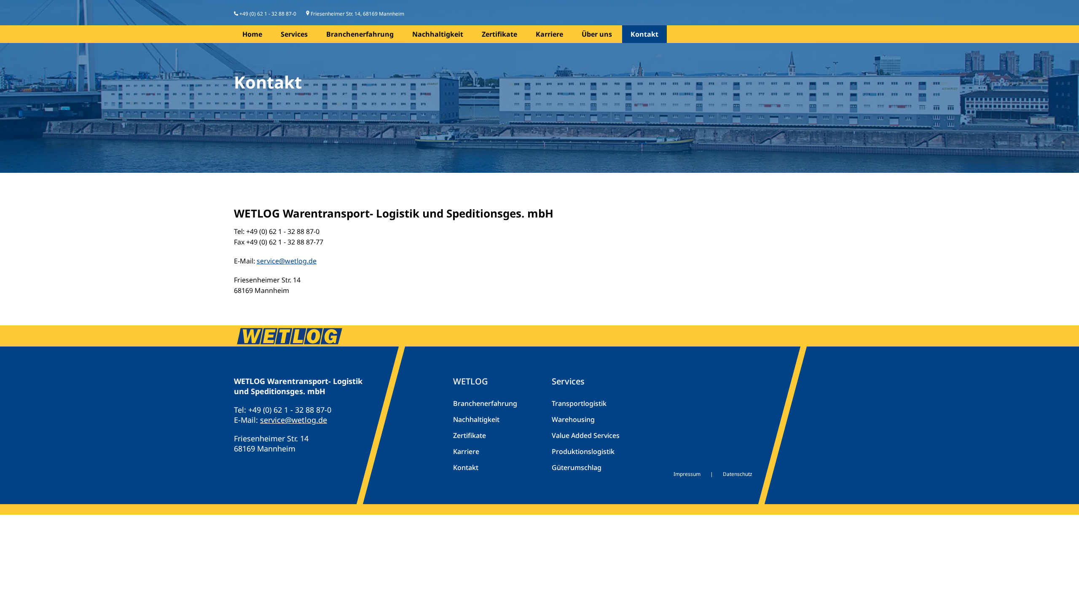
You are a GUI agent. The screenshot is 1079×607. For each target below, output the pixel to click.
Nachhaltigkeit (437, 34)
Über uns (597, 34)
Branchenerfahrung (360, 34)
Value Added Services (586, 435)
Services (294, 34)
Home (252, 34)
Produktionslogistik (583, 451)
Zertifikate (499, 34)
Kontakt (644, 34)
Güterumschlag (576, 467)
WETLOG (470, 381)
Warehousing (573, 419)
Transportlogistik (579, 403)
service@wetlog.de (287, 261)
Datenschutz (737, 474)
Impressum (687, 474)
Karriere (549, 34)
